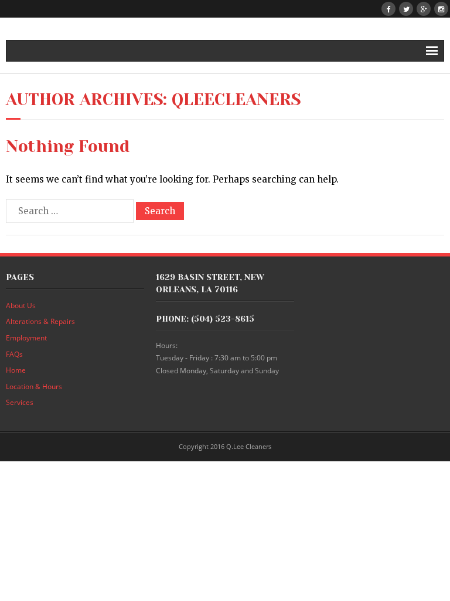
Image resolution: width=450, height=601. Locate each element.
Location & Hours (34, 386)
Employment (26, 338)
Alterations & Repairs (40, 321)
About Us (21, 305)
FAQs (14, 354)
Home (16, 370)
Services (19, 402)
